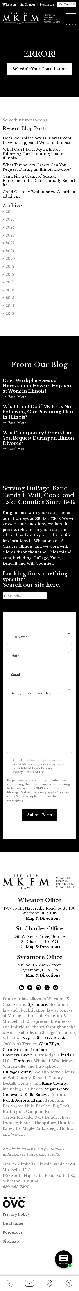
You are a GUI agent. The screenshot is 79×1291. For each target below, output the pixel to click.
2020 (9, 258)
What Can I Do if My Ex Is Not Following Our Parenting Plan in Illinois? (34, 153)
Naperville (32, 1038)
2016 (8, 290)
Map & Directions (42, 918)
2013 (8, 313)
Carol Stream (16, 1049)
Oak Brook (55, 1038)
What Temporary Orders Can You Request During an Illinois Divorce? (37, 167)
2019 (8, 266)
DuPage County (17, 1072)
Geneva (10, 1094)
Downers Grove (18, 1055)
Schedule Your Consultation (40, 69)
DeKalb (26, 1094)
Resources (12, 1232)
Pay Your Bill (67, 4)
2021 (8, 251)
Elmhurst (23, 1061)
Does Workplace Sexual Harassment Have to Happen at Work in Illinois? (37, 140)
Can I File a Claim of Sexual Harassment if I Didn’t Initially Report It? (39, 180)
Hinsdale (66, 1055)
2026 (9, 211)
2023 (9, 235)
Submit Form (39, 815)
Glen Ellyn (49, 1044)
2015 (8, 298)
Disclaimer (13, 1223)
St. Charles (27, 4)
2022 (9, 243)
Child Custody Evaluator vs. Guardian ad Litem (39, 194)
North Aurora (16, 1100)
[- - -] (71, 17)
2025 (9, 219)
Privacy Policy (16, 1214)
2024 (8, 227)
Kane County (54, 1083)
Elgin (36, 1100)
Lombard (40, 1049)
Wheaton (9, 4)
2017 (8, 282)
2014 (8, 305)
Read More (17, 397)
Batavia (42, 1094)
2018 (8, 274)
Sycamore (47, 4)
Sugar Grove (57, 1089)
